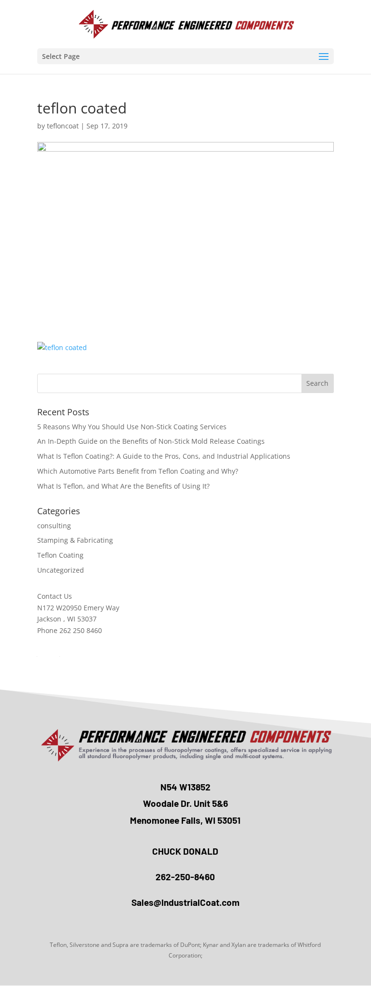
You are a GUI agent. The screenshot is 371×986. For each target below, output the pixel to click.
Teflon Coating (60, 555)
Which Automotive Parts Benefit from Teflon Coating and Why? (137, 471)
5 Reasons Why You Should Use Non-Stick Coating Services (132, 426)
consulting (54, 525)
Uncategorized (60, 570)
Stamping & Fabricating (75, 540)
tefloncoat (63, 125)
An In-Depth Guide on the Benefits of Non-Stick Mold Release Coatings (151, 441)
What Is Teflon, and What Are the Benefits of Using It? (123, 486)
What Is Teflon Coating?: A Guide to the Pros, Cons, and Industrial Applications (163, 456)
